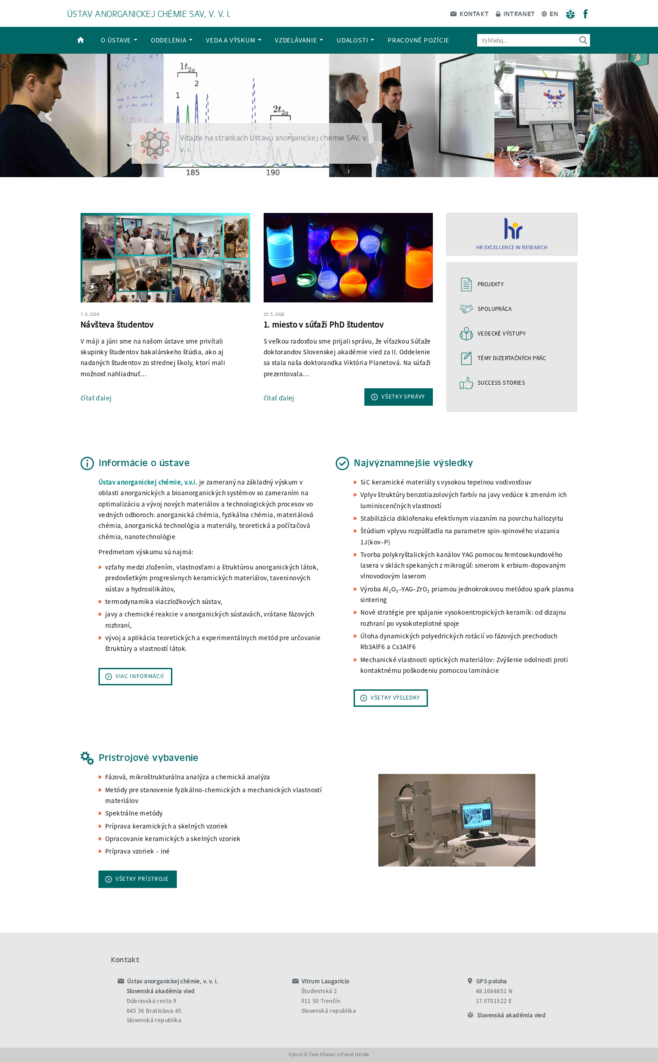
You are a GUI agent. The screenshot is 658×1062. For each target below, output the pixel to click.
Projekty (491, 284)
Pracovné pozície (418, 40)
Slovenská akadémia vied (511, 1015)
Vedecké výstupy (502, 333)
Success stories (501, 383)
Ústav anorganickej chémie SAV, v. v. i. (149, 13)
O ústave (117, 40)
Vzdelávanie (297, 40)
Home (80, 40)
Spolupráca (495, 309)
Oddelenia (169, 40)
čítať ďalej (96, 398)
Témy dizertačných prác (512, 358)
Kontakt (473, 13)
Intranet (518, 13)
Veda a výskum (231, 40)
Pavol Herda (355, 1054)
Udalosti (353, 40)
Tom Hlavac (322, 1054)
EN (553, 13)
